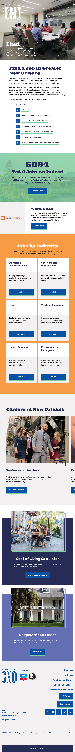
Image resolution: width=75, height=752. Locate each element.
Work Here (68, 675)
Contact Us (65, 704)
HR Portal (66, 696)
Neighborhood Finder (63, 680)
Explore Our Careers (63, 685)
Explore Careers (16, 490)
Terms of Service (49, 733)
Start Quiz (37, 652)
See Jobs (21, 292)
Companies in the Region (61, 690)
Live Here (68, 670)
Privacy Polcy (36, 733)
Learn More (39, 226)
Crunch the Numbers (37, 575)
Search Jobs (37, 191)
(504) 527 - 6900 (8, 720)
